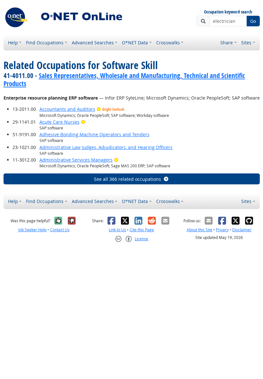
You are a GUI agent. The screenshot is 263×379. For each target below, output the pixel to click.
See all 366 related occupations (127, 179)
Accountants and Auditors (67, 109)
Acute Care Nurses (59, 122)
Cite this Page (142, 230)
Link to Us (117, 230)
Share (226, 43)
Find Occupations (45, 43)
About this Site (199, 230)
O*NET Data (135, 43)
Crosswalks (168, 43)
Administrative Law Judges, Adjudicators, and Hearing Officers (106, 147)
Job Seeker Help (32, 230)
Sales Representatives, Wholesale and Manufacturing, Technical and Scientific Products (124, 79)
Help (13, 43)
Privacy (222, 230)
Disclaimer (241, 230)
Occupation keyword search (228, 12)
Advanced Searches (93, 43)
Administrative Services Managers (76, 160)
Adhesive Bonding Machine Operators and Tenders (94, 134)
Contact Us (60, 230)
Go (253, 21)
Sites (246, 43)
